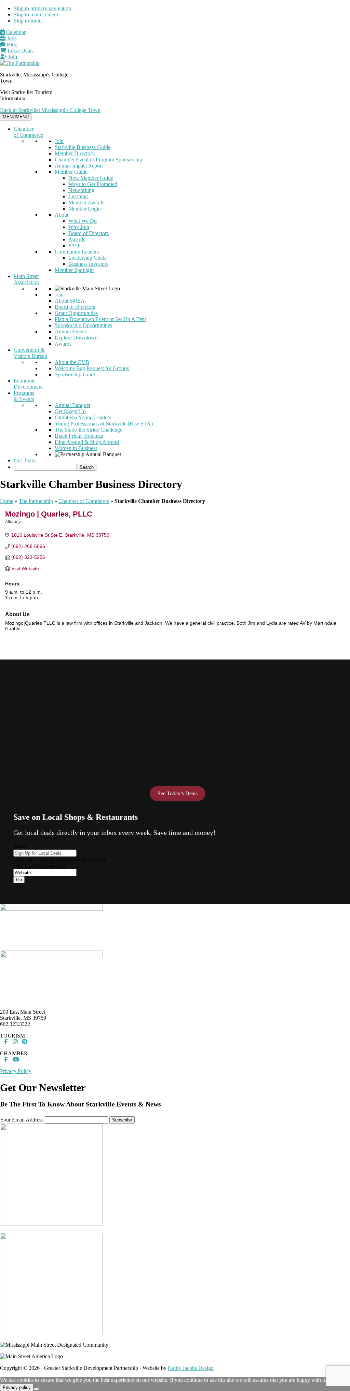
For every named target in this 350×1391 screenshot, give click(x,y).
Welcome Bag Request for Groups (92, 368)
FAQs (74, 245)
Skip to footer (28, 21)
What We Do (82, 221)
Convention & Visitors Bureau (30, 353)
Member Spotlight (74, 270)
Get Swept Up (70, 411)
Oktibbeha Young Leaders (83, 417)
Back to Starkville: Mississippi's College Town (50, 110)
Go (19, 879)
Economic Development (28, 384)
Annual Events (71, 331)
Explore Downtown (76, 337)
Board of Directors (88, 233)
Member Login (84, 209)
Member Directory (75, 153)
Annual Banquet (72, 405)
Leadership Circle (87, 258)
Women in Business (76, 448)
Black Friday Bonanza (79, 436)
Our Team (25, 460)
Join (12, 57)
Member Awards (86, 202)
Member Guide (71, 172)
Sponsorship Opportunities (83, 325)
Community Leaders (77, 252)
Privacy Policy (15, 1071)
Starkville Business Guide (82, 147)
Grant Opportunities (76, 313)
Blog (11, 44)
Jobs (10, 38)
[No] (36, 1389)
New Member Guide (90, 178)
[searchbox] (45, 467)
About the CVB (72, 362)
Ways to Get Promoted (92, 184)
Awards (76, 239)
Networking (81, 190)
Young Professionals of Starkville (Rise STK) (104, 423)
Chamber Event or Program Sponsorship (98, 159)
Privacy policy (17, 1387)
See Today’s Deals (178, 793)
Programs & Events (24, 396)
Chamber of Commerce (28, 132)
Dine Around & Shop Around (87, 442)
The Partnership (36, 501)
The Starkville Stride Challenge (88, 430)
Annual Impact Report (79, 166)
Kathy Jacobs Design (191, 1368)
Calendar (15, 32)
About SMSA (70, 301)
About (61, 215)
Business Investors (88, 264)
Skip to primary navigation (42, 8)
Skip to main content (36, 14)
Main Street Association (26, 279)
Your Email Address (21, 1119)
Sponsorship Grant (75, 374)
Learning (78, 196)
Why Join (78, 227)
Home (6, 501)
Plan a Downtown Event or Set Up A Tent (100, 319)
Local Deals (19, 51)
